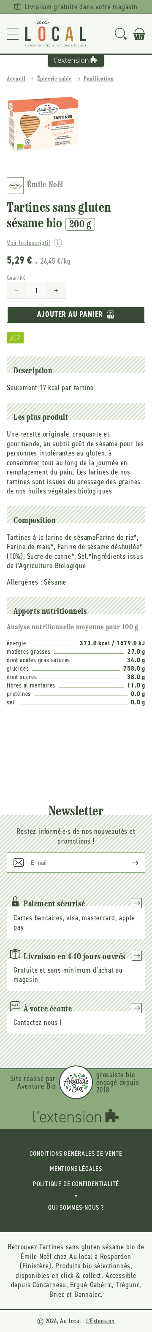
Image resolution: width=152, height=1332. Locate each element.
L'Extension (100, 1320)
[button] (13, 34)
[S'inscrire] (128, 862)
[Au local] (55, 34)
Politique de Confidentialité (76, 1183)
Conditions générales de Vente (76, 1153)
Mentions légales (76, 1168)
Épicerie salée (54, 79)
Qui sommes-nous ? (76, 1207)
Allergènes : (24, 582)
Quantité (16, 278)
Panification (99, 79)
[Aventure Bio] (76, 1082)
